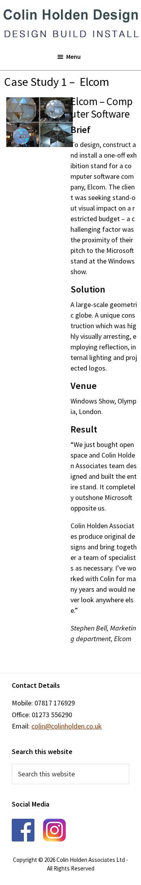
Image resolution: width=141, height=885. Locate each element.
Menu (73, 56)
